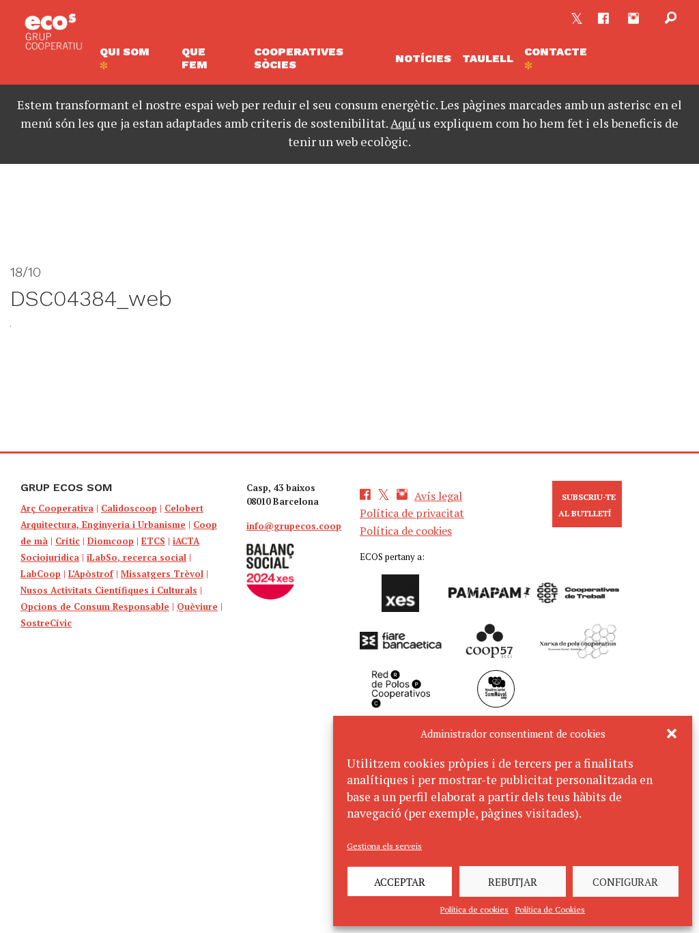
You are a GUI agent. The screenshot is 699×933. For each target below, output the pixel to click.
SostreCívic (46, 623)
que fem (195, 58)
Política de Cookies (550, 909)
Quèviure (197, 606)
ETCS (153, 541)
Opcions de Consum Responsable (94, 606)
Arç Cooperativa (57, 508)
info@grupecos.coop (293, 526)
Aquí (403, 123)
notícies (423, 58)
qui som (124, 51)
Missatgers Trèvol (162, 574)
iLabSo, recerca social (136, 557)
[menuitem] (135, 58)
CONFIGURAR (625, 882)
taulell (487, 58)
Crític (67, 541)
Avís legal (438, 495)
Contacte (555, 51)
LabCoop (40, 574)
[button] (672, 733)
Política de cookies (474, 909)
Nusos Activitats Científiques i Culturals (108, 590)
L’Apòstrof (90, 574)
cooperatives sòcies (298, 58)
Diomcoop (110, 541)
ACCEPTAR (399, 882)
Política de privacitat (412, 512)
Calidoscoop (129, 508)
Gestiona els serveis (384, 846)
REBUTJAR (512, 882)
